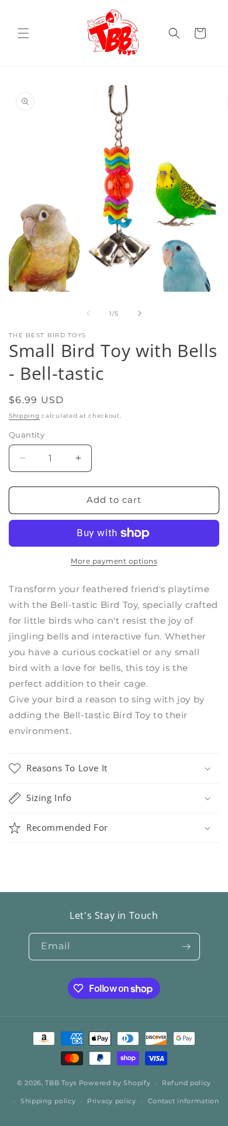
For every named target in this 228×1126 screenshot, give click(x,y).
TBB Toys (61, 1083)
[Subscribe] (186, 946)
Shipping (24, 415)
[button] (23, 33)
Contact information (183, 1101)
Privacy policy (111, 1101)
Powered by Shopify (115, 1083)
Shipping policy (48, 1101)
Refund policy (186, 1083)
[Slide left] (88, 313)
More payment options (114, 561)
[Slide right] (140, 313)
